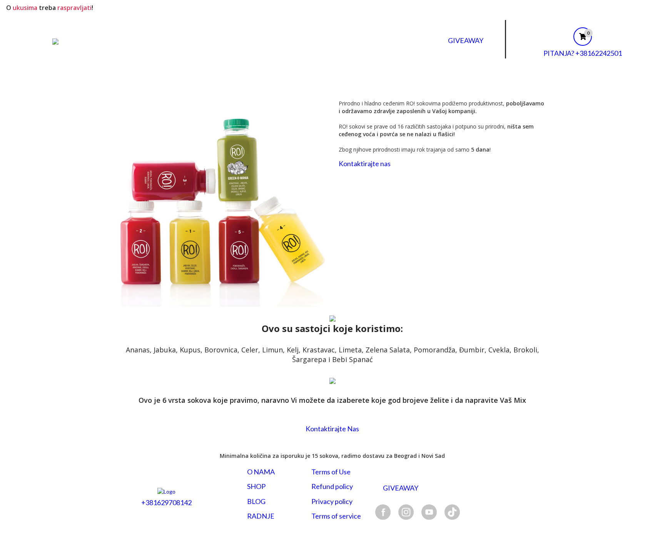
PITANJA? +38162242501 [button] (582, 53)
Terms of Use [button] (331, 472)
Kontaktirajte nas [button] (365, 164)
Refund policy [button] (332, 486)
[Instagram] (406, 512)
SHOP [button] (256, 486)
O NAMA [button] (261, 472)
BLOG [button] (256, 501)
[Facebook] (383, 512)
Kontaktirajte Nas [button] (332, 428)
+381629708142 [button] (166, 503)
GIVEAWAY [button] (465, 40)
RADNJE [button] (260, 516)
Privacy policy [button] (332, 501)
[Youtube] (429, 512)
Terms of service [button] (336, 516)
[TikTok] (452, 512)
